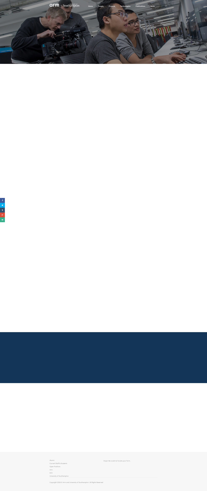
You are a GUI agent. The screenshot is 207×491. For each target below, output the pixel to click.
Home (90, 6)
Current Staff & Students (58, 463)
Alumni (52, 460)
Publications (140, 6)
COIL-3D (53, 310)
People (101, 6)
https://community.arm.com (87, 83)
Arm (51, 469)
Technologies (125, 6)
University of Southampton (59, 476)
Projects (112, 6)
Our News (103, 41)
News (153, 6)
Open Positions (55, 466)
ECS (51, 473)
